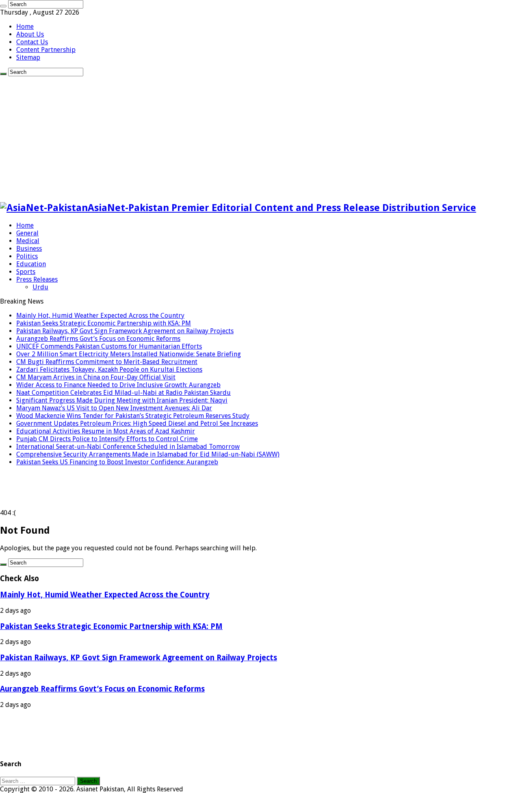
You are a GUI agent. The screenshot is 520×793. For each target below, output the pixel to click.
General (27, 233)
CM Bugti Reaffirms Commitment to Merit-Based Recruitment (106, 362)
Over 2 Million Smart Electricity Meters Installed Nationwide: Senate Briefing (128, 354)
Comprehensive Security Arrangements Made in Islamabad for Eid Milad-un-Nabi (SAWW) (148, 454)
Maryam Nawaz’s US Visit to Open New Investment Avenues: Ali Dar (114, 408)
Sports (25, 272)
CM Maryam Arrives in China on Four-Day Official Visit (96, 377)
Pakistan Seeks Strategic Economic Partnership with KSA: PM (103, 323)
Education (31, 264)
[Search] (3, 6)
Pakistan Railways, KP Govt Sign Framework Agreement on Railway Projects (125, 331)
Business (29, 248)
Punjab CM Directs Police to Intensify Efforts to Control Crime (107, 439)
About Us (30, 34)
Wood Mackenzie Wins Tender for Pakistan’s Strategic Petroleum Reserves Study (132, 416)
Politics (27, 256)
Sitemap (28, 57)
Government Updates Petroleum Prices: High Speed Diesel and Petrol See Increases (137, 423)
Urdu (40, 287)
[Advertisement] (260, 137)
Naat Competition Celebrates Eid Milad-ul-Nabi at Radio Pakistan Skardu (123, 392)
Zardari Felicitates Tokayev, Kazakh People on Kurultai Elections (109, 369)
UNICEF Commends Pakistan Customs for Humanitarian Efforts (109, 346)
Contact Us (32, 42)
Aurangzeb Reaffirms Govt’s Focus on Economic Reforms (98, 339)
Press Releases (37, 279)
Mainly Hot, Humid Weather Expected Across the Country (100, 315)
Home (25, 26)
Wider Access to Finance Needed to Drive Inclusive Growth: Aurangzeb (118, 385)
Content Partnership (46, 50)
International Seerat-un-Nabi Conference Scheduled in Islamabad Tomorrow (128, 446)
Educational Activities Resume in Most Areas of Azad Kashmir (105, 431)
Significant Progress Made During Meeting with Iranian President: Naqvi (122, 400)
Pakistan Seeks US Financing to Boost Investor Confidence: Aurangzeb (117, 462)
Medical (27, 241)
